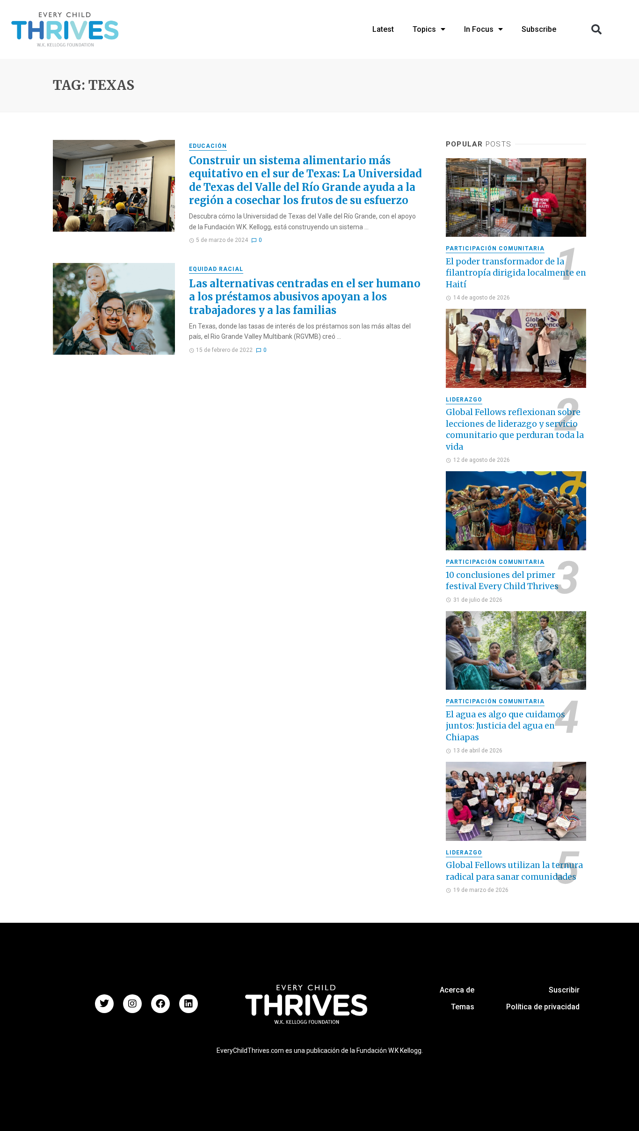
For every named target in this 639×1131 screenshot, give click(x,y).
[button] (596, 29)
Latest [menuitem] (383, 29)
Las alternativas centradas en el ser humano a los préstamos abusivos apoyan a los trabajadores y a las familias (305, 297)
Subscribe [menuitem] (539, 29)
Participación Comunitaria (495, 248)
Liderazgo (464, 399)
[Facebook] (160, 1003)
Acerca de (457, 989)
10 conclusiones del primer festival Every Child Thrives (502, 581)
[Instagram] (132, 1003)
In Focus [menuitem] (479, 29)
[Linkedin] (188, 1003)
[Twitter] (104, 1003)
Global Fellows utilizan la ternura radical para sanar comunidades (514, 871)
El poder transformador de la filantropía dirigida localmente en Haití (516, 273)
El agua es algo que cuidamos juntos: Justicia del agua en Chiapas (505, 726)
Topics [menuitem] (424, 29)
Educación (208, 146)
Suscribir (564, 989)
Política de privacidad (543, 1006)
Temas (462, 1006)
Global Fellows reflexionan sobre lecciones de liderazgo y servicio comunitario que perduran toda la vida (515, 429)
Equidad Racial (216, 269)
